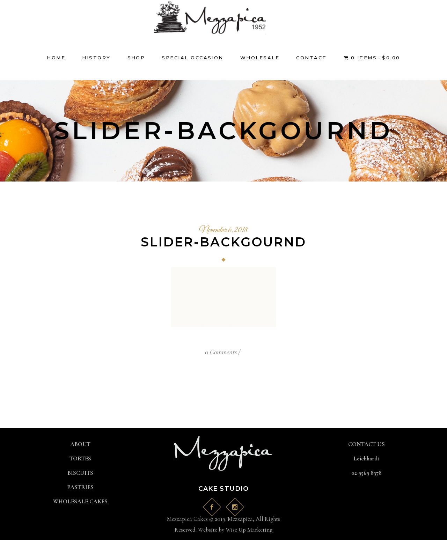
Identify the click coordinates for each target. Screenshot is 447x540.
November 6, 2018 (223, 230)
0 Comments (221, 352)
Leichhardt (366, 458)
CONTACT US (366, 444)
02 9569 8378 (366, 472)
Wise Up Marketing (249, 529)
